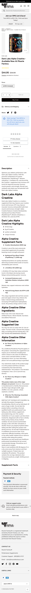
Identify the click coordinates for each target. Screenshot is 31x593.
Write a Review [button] (16, 139)
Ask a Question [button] (16, 143)
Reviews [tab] (6, 146)
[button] (25, 6)
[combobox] (15, 10)
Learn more (22, 1)
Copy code (19, 24)
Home (3, 28)
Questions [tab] (16, 146)
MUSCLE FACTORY (9, 589)
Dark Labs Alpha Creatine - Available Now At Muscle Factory (14, 30)
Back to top (15, 515)
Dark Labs (4, 56)
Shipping (4, 75)
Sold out (21, 94)
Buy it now (15, 100)
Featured (8, 28)
